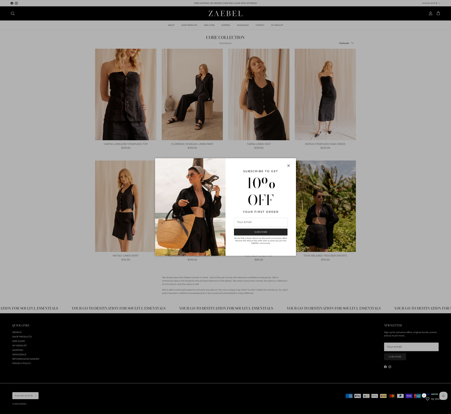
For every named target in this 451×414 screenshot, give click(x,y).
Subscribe (260, 232)
